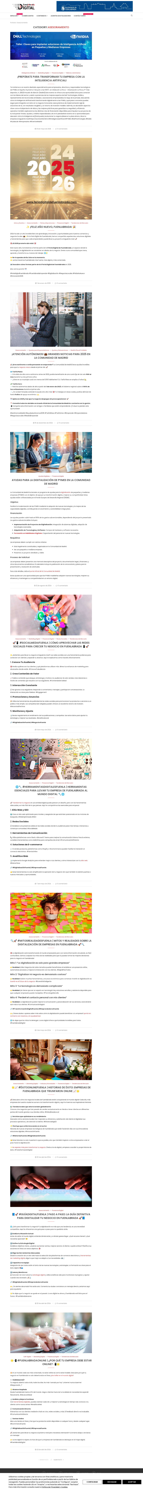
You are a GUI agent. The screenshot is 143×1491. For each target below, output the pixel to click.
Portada (13, 23)
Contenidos (41, 16)
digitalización (66, 492)
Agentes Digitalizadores (61, 16)
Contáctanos (79, 15)
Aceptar (132, 1482)
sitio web (84, 860)
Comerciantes (27, 16)
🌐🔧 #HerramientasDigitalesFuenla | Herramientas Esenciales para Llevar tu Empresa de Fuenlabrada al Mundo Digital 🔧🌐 (51, 790)
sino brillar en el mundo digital (62, 1375)
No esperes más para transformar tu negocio (29, 1147)
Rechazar (112, 1482)
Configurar (92, 1482)
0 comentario (62, 129)
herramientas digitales (22, 1402)
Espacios (14, 15)
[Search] (132, 16)
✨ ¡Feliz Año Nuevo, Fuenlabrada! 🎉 (51, 227)
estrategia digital (38, 1275)
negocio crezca (25, 367)
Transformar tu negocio (21, 803)
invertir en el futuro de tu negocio (22, 981)
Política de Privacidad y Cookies (55, 1487)
